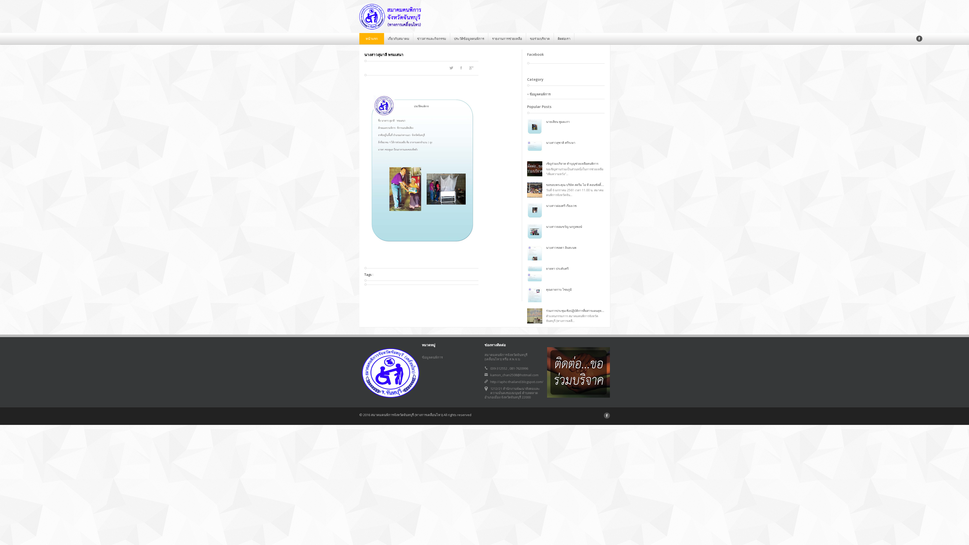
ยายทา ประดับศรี (557, 268)
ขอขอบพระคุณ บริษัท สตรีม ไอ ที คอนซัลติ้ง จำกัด (578, 185)
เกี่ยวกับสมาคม (398, 38)
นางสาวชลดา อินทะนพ (561, 248)
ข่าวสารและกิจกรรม (431, 38)
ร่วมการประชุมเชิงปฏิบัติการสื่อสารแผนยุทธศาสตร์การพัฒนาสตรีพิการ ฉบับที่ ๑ (598, 311)
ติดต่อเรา (564, 38)
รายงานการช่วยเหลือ (507, 38)
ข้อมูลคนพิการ (540, 94)
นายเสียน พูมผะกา (558, 122)
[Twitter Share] (451, 68)
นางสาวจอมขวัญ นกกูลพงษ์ (564, 227)
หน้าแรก (372, 38)
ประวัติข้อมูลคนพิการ (469, 38)
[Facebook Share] (461, 67)
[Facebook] (919, 39)
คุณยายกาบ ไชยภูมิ (559, 289)
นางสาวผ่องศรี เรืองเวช (561, 206)
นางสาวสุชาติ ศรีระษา (560, 143)
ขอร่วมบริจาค (540, 38)
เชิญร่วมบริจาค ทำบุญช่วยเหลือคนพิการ (572, 163)
